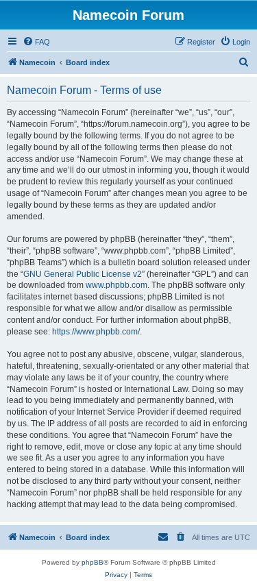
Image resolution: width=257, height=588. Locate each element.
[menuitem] (36, 42)
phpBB (92, 562)
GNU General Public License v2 (82, 274)
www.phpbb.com (116, 285)
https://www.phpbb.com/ (96, 331)
